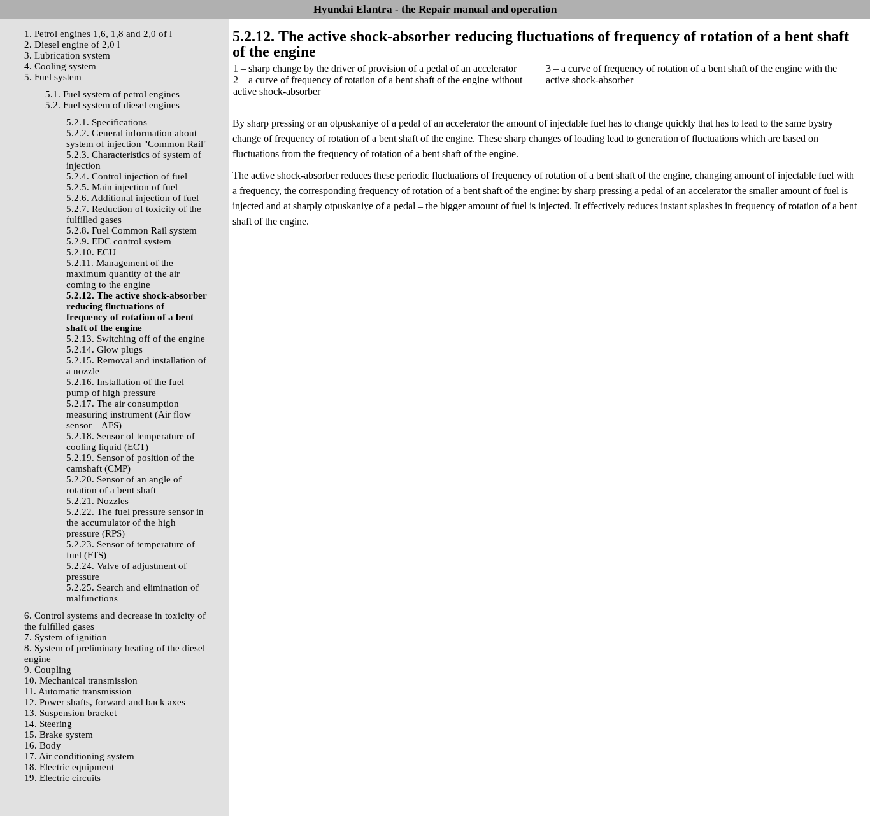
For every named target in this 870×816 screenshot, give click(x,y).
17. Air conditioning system (79, 756)
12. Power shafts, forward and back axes (104, 702)
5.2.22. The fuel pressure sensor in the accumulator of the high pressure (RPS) (135, 522)
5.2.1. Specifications (106, 122)
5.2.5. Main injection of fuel (122, 187)
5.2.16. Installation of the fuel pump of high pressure (125, 387)
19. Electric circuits (62, 778)
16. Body (42, 745)
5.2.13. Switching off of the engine (135, 339)
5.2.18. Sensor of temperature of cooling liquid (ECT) (130, 441)
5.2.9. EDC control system (118, 241)
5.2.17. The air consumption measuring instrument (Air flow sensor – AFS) (128, 414)
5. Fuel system (53, 77)
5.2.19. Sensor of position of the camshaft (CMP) (130, 463)
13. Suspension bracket (70, 713)
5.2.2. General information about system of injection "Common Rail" (136, 138)
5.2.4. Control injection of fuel (126, 176)
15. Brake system (58, 734)
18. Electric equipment (69, 767)
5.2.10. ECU (91, 252)
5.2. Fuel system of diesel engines (112, 105)
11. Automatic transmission (78, 691)
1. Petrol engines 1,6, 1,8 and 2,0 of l (98, 34)
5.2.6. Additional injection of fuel (132, 198)
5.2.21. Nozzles (97, 501)
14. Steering (48, 724)
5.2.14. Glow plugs (104, 349)
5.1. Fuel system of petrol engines (112, 94)
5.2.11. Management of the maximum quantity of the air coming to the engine (123, 274)
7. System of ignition (65, 637)
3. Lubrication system (67, 55)
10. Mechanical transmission (81, 680)
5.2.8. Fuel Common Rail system (131, 230)
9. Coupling (47, 670)
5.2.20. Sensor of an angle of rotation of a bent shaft (124, 484)
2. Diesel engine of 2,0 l (72, 44)
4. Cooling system (60, 66)
